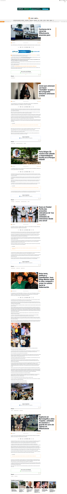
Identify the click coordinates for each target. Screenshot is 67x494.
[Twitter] (22, 47)
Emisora (51, 20)
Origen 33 (28, 201)
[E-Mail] (29, 47)
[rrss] (59, 0)
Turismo (47, 20)
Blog (38, 20)
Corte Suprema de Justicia (16, 410)
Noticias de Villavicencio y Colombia (18, 20)
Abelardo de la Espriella (13, 143)
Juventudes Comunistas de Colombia (19, 143)
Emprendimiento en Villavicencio (23, 201)
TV (53, 20)
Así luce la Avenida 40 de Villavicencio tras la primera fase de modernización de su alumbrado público (25, 187)
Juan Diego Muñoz (21, 410)
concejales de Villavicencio (17, 201)
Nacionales (35, 20)
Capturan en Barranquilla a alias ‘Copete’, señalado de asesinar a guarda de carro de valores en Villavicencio (24, 248)
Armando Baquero (12, 201)
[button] (40, 74)
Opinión (41, 20)
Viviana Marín (25, 143)
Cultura (44, 20)
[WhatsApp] (24, 47)
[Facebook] (20, 47)
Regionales (31, 20)
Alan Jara (12, 410)
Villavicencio (27, 20)
